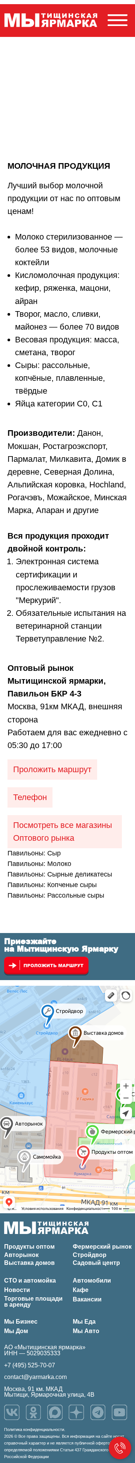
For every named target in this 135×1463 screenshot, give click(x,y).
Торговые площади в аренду (33, 1301)
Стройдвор (89, 1255)
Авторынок (21, 1255)
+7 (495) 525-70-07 (29, 1365)
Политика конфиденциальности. (34, 1429)
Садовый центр (96, 1263)
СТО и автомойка (30, 1280)
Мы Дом (16, 1331)
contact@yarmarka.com (35, 1377)
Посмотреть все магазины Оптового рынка (62, 831)
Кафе (80, 1290)
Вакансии (87, 1299)
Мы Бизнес (21, 1321)
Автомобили (92, 1280)
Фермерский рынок (102, 1246)
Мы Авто (86, 1331)
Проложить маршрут (52, 769)
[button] (118, 20)
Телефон (30, 797)
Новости (17, 1290)
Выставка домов (29, 1263)
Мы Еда (84, 1321)
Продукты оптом (29, 1246)
